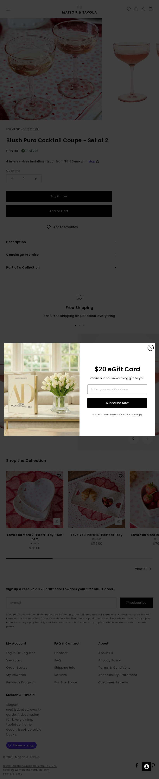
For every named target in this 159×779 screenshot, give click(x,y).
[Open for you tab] (146, 766)
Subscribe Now (117, 403)
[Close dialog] (151, 348)
